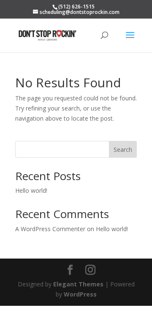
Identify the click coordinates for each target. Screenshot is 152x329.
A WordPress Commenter (50, 229)
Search (123, 150)
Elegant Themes (78, 284)
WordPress (80, 294)
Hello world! (31, 190)
